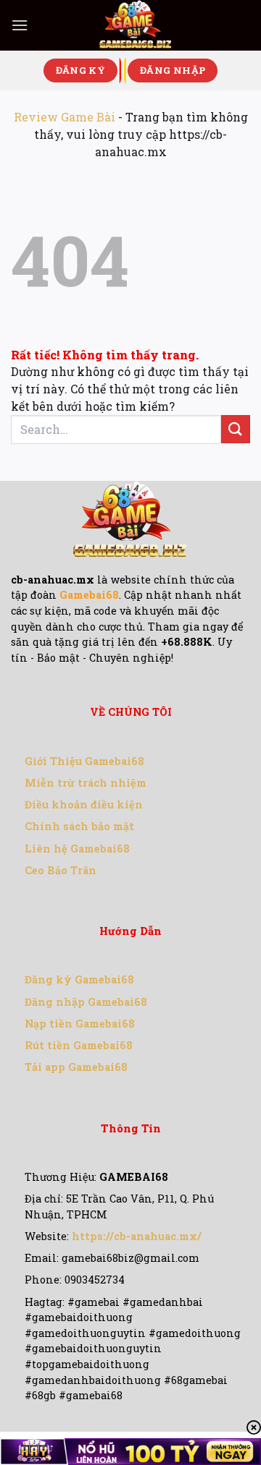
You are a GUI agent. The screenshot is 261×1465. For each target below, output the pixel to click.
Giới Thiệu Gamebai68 (84, 761)
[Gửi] (235, 429)
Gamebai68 (89, 595)
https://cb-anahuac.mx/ (137, 1236)
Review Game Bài (64, 116)
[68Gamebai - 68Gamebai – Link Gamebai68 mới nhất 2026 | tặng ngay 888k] (135, 25)
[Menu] (19, 25)
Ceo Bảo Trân (60, 870)
